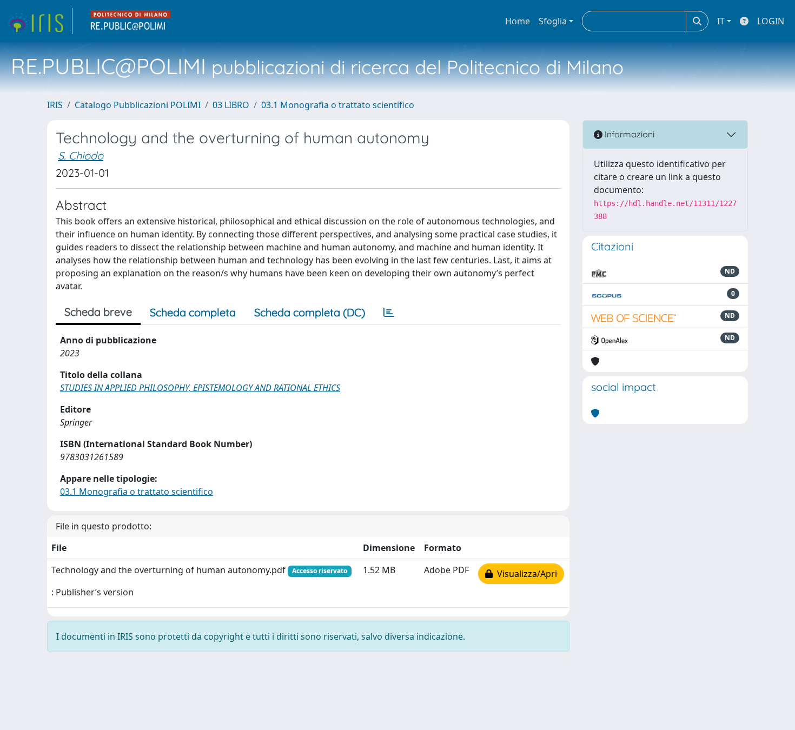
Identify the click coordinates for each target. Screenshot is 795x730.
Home (517, 21)
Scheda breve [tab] (98, 311)
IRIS (55, 105)
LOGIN (770, 21)
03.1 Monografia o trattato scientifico (337, 105)
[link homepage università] (131, 21)
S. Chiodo (80, 155)
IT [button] (721, 21)
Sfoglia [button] (553, 21)
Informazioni (628, 134)
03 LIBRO (231, 105)
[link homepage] (39, 21)
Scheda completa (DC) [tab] (309, 312)
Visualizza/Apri (525, 574)
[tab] (388, 312)
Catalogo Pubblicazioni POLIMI (138, 105)
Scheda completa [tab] (193, 312)
